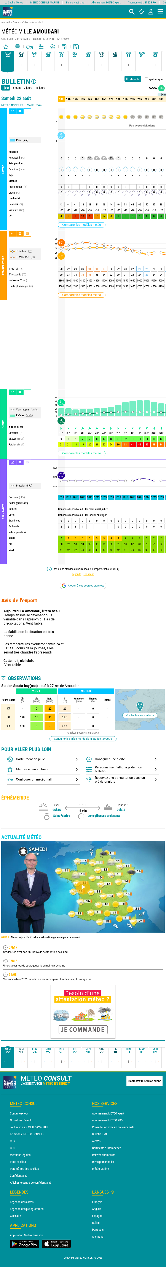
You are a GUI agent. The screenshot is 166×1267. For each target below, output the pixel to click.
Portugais (98, 1229)
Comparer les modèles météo (81, 224)
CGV (12, 1141)
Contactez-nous (19, 1113)
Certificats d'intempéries (106, 1148)
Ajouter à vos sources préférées (86, 585)
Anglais (96, 1209)
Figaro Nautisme (75, 2)
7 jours (28, 87)
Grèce (16, 22)
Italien (96, 1222)
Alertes (96, 1141)
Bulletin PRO (99, 1134)
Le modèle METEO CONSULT (27, 1134)
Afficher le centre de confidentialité (30, 1182)
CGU (12, 1148)
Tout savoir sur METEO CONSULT (29, 1127)
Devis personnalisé (103, 1162)
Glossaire (89, 574)
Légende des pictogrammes (26, 1209)
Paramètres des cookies (24, 1168)
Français (97, 1202)
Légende (76, 574)
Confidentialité (18, 1175)
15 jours (40, 87)
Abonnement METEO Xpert (108, 1113)
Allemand (98, 1236)
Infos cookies (18, 1162)
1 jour (5, 87)
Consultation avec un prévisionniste (113, 1127)
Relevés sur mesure (103, 1155)
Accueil (5, 22)
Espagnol (97, 1216)
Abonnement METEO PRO (107, 1120)
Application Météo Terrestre (26, 1235)
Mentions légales (20, 1155)
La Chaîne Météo (14, 2)
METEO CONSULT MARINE (44, 2)
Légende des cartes (22, 1202)
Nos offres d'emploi (21, 1120)
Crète (25, 22)
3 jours (17, 87)
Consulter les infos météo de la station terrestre (83, 738)
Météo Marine (100, 1168)
